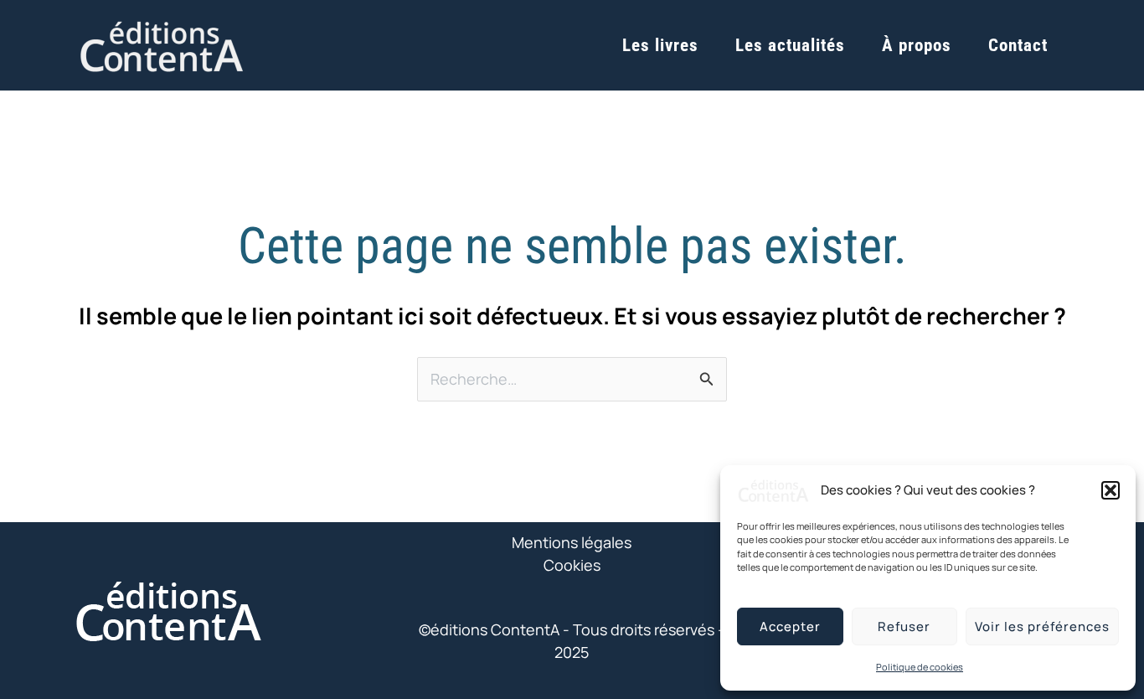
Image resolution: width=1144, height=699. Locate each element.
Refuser (904, 626)
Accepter (790, 626)
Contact (1018, 45)
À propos (916, 45)
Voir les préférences (1042, 626)
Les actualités (790, 45)
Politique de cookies (919, 666)
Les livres (660, 45)
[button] (1110, 490)
